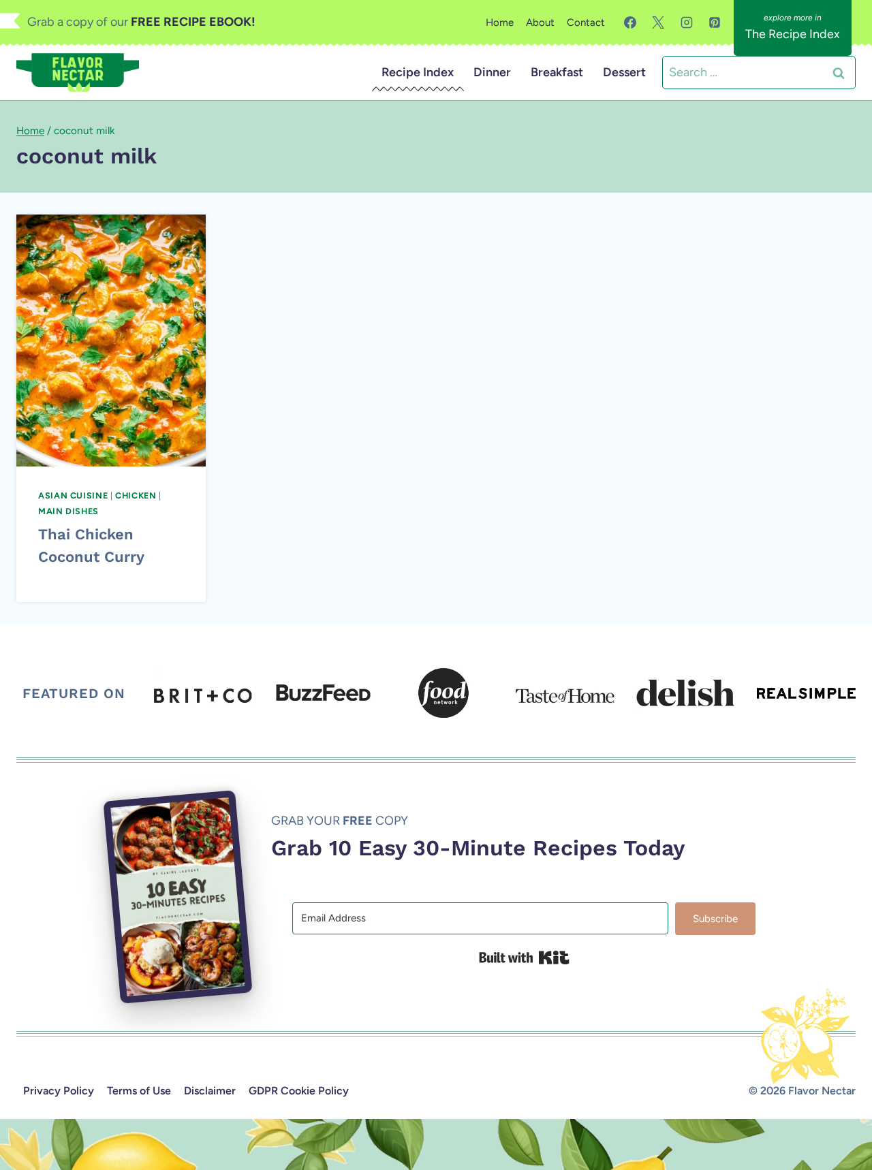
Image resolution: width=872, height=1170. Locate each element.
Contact (586, 22)
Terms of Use (139, 1090)
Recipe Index (418, 72)
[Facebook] (630, 22)
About (540, 22)
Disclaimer (210, 1090)
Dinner (492, 72)
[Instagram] (686, 22)
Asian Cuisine (73, 495)
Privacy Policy (58, 1090)
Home (500, 22)
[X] (658, 22)
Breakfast (557, 72)
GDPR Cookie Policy (299, 1090)
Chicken (135, 495)
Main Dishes (68, 511)
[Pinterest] (714, 22)
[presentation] (111, 341)
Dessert (624, 72)
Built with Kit (524, 957)
